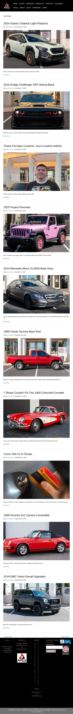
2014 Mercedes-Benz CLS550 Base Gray (28, 268)
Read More (6, 74)
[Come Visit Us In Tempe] (36, 479)
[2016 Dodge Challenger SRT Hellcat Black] (36, 110)
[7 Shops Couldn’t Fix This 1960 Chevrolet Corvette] (36, 418)
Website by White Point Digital (42, 710)
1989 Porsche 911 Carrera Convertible (27, 515)
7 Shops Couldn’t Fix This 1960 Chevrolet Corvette (34, 392)
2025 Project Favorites (17, 207)
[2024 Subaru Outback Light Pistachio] (36, 49)
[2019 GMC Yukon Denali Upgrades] (36, 602)
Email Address (50, 644)
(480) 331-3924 (23, 643)
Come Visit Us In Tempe (18, 453)
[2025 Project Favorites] (36, 233)
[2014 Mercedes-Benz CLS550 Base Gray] (36, 294)
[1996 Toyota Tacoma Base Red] (36, 357)
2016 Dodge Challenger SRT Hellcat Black (29, 84)
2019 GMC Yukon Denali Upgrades (25, 576)
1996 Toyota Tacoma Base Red (22, 331)
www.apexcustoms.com (22, 650)
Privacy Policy (55, 710)
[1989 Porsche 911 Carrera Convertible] (36, 541)
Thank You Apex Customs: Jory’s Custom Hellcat (33, 145)
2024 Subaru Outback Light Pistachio (26, 23)
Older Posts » (65, 637)
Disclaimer (39, 711)
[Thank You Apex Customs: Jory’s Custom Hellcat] (36, 171)
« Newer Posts (8, 637)
